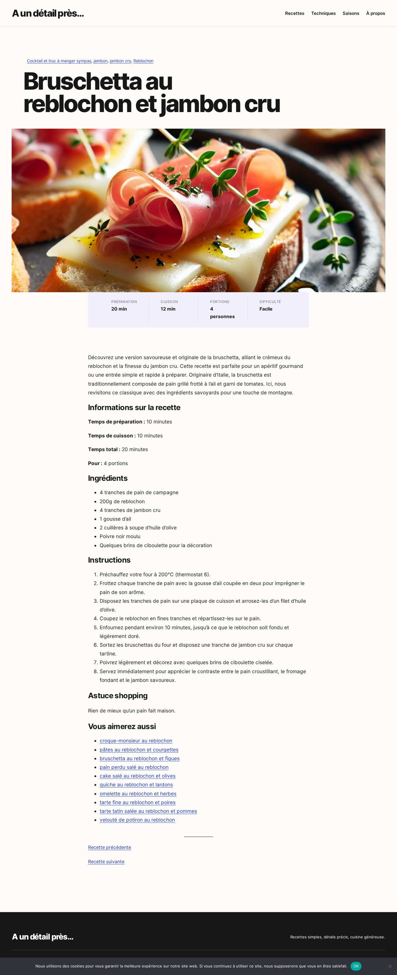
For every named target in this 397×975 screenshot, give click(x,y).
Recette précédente (109, 847)
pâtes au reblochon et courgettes (139, 750)
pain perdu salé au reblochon (134, 767)
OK (356, 966)
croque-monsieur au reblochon (136, 741)
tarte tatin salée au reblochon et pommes (148, 811)
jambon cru (120, 60)
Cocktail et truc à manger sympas (59, 60)
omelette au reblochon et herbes (138, 793)
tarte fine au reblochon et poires (138, 802)
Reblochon (143, 60)
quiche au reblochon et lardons (136, 784)
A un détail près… (48, 13)
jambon (101, 60)
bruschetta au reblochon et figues (140, 758)
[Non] (390, 966)
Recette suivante (106, 861)
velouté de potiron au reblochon (137, 820)
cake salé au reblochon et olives (138, 776)
